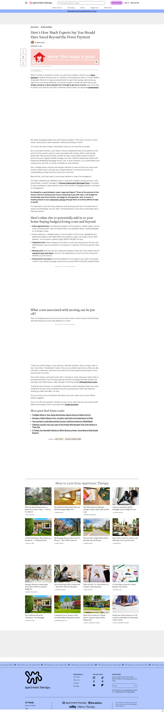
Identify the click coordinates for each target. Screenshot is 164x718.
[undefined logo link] (40, 3)
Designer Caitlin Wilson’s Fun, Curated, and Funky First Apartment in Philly (62, 418)
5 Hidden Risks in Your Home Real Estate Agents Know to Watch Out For (61, 415)
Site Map (76, 686)
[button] (96, 62)
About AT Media (30, 705)
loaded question (71, 404)
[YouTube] (94, 685)
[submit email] (134, 686)
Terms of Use (120, 691)
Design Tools (94, 8)
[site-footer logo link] (29, 703)
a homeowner (93, 87)
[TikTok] (102, 677)
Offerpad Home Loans (88, 382)
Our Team (76, 677)
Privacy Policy (131, 691)
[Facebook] (94, 681)
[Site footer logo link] (48, 679)
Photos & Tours (57, 8)
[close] (162, 710)
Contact (76, 683)
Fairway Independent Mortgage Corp (74, 183)
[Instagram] (94, 677)
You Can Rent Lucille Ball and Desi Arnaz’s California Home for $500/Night (62, 421)
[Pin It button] (39, 62)
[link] (38, 509)
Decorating (71, 8)
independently (36, 69)
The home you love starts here (17, 665)
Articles (82, 8)
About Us (76, 680)
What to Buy (108, 8)
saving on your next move (42, 253)
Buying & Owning (46, 27)
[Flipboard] (102, 685)
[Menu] (26, 3)
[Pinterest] (102, 681)
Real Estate (34, 27)
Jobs (26, 708)
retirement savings (57, 200)
